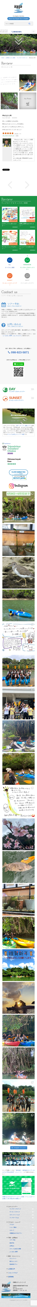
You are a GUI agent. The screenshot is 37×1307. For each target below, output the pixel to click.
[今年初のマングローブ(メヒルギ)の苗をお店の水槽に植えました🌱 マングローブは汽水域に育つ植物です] (18, 900)
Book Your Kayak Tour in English (18, 18)
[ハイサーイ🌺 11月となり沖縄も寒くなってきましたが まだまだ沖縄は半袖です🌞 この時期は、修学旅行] (18, 1063)
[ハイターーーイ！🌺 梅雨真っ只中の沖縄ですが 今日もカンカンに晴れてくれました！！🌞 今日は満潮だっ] (18, 1096)
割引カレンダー (14, 1261)
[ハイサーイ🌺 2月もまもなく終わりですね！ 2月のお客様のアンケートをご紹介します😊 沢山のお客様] (18, 802)
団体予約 (12, 1243)
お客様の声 (11, 1269)
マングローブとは (14, 1217)
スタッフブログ (13, 1273)
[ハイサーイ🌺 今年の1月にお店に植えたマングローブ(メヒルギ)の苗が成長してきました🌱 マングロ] (18, 540)
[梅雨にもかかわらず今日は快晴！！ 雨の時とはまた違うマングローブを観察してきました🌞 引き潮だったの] (18, 1129)
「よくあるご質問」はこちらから (11, 335)
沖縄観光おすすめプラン (16, 1233)
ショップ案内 (13, 1227)
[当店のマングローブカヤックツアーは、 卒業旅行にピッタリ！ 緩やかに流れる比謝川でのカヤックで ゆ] (18, 736)
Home (2, 57)
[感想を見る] (10, 214)
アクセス (12, 1224)
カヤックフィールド (15, 1214)
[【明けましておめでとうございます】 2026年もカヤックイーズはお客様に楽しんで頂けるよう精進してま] (18, 965)
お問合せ (12, 1246)
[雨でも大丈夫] (10, 184)
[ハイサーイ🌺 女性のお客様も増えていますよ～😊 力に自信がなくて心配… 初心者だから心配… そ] (18, 671)
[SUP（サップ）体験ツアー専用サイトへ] (18, 416)
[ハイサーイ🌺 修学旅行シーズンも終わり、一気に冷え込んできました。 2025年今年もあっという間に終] (18, 998)
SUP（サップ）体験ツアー (23, 425)
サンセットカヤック (15, 1211)
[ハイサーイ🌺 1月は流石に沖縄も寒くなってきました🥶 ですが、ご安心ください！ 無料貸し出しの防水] (18, 932)
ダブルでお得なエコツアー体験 (15, 434)
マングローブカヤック (22, 57)
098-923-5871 (17, 32)
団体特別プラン (14, 1264)
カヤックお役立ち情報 (15, 1248)
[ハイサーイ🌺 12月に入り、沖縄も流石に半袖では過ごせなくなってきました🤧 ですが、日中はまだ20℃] (18, 1030)
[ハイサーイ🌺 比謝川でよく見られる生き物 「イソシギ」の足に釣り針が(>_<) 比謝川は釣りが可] (18, 573)
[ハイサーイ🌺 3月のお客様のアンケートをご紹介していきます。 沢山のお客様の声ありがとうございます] (18, 638)
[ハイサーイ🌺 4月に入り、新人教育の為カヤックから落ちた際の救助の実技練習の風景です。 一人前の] (18, 605)
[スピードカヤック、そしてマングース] (27, 184)
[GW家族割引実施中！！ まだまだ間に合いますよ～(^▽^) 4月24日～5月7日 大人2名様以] (18, 507)
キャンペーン (13, 1258)
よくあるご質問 (14, 1251)
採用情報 (11, 1276)
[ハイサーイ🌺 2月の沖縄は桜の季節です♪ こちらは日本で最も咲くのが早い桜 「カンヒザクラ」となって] (18, 834)
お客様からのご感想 (10, 57)
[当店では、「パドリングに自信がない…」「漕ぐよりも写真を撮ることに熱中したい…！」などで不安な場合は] (18, 769)
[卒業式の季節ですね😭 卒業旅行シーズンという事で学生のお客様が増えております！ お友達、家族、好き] (18, 703)
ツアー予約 (12, 1240)
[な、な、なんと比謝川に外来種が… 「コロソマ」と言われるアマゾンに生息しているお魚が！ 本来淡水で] (18, 867)
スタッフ (12, 1230)
